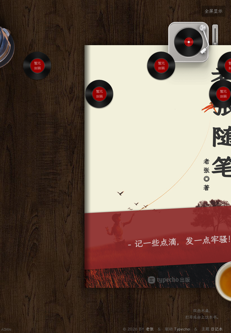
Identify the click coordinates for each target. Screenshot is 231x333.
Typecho (182, 329)
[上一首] (33, 85)
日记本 (217, 329)
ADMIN (6, 330)
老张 (150, 329)
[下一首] (42, 85)
